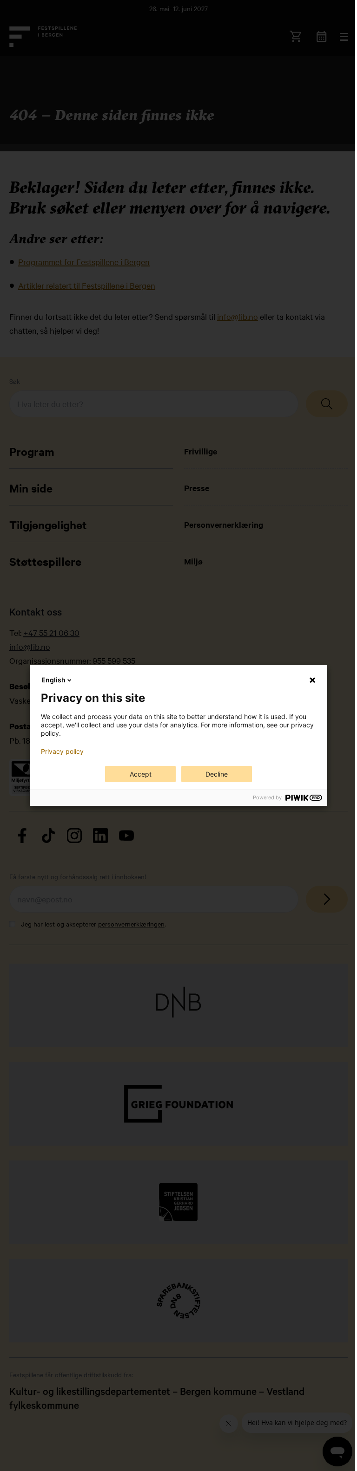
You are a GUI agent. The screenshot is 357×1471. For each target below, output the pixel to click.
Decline (216, 774)
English (53, 680)
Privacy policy (62, 751)
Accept (141, 774)
